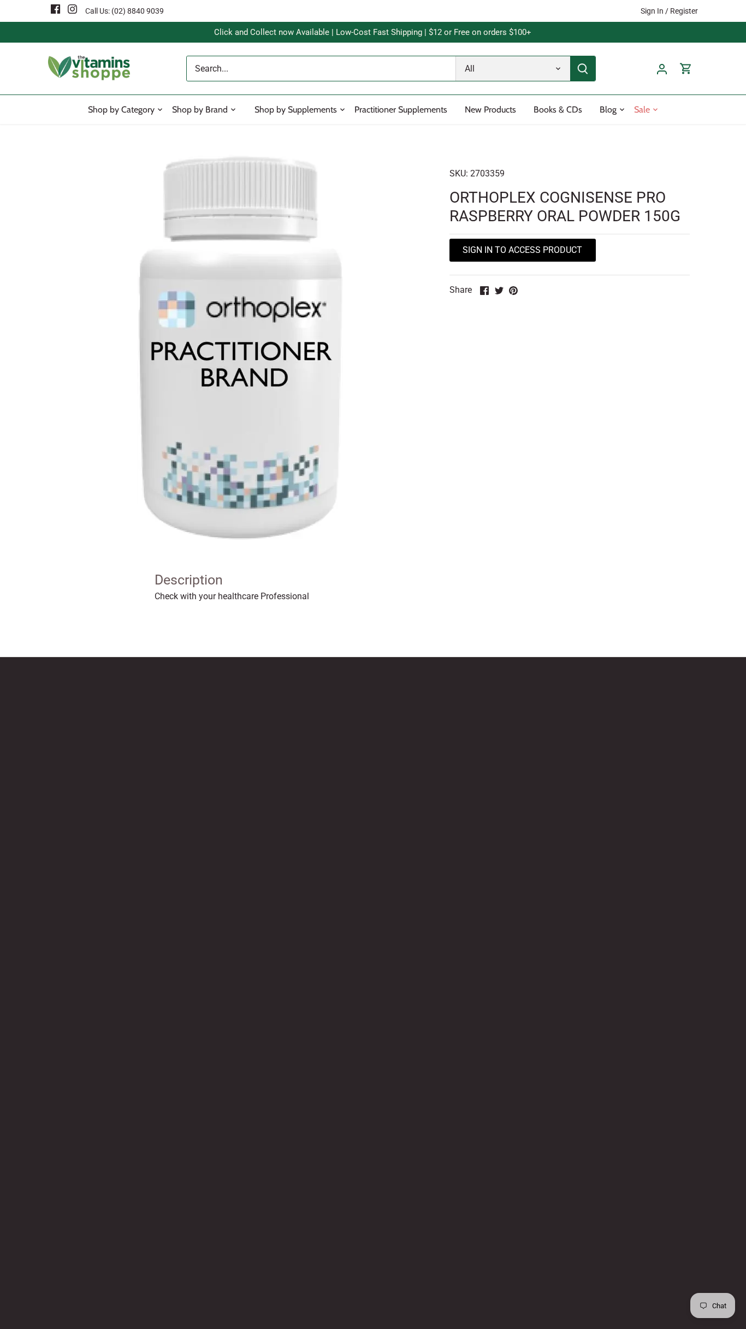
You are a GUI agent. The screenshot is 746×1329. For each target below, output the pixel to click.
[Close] (442, 629)
